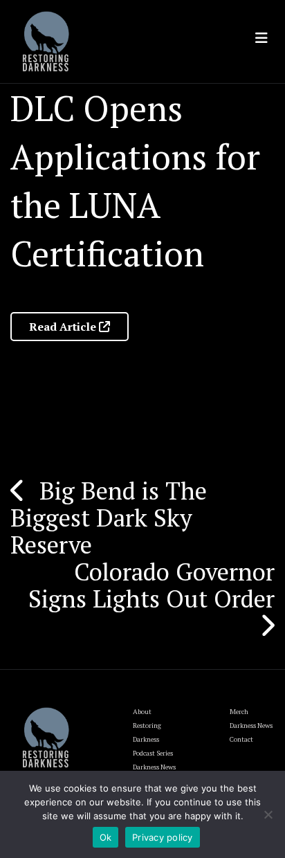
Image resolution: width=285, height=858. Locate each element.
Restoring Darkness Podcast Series (153, 739)
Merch (239, 711)
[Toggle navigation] (261, 38)
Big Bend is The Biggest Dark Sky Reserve (108, 517)
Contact (241, 739)
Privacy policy (162, 837)
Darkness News (251, 725)
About (142, 711)
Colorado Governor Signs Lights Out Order (151, 585)
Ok (106, 837)
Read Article (64, 326)
